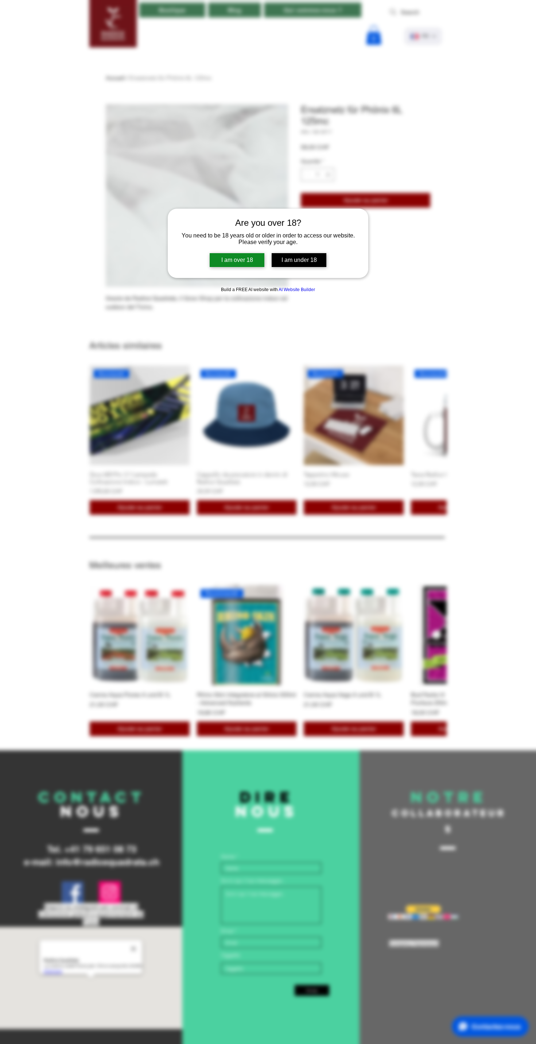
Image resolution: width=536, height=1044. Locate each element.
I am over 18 (237, 260)
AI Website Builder (297, 289)
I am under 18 (299, 260)
